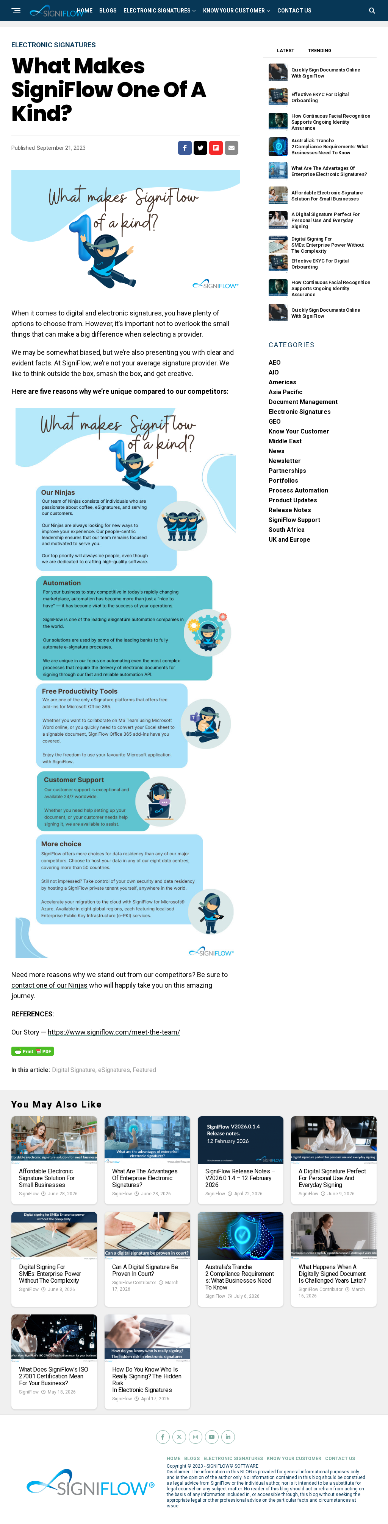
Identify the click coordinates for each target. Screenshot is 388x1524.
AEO (275, 362)
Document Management (303, 401)
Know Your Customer (299, 431)
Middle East (285, 441)
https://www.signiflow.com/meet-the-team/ (114, 1032)
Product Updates (293, 500)
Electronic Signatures (300, 411)
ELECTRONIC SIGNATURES (157, 11)
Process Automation (298, 490)
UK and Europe (289, 539)
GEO (275, 421)
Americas (282, 382)
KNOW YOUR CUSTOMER (234, 11)
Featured (144, 1070)
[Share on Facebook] (185, 148)
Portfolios (283, 480)
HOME (173, 1458)
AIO (274, 372)
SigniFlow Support (294, 520)
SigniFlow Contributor (134, 1282)
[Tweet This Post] (200, 148)
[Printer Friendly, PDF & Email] (32, 1051)
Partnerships (287, 470)
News (277, 451)
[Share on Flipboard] (216, 148)
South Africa (287, 529)
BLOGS (108, 11)
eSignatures (114, 1070)
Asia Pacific (285, 392)
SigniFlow (29, 1193)
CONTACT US (294, 11)
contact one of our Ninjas (49, 985)
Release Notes (290, 510)
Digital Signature (73, 1070)
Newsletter (285, 461)
